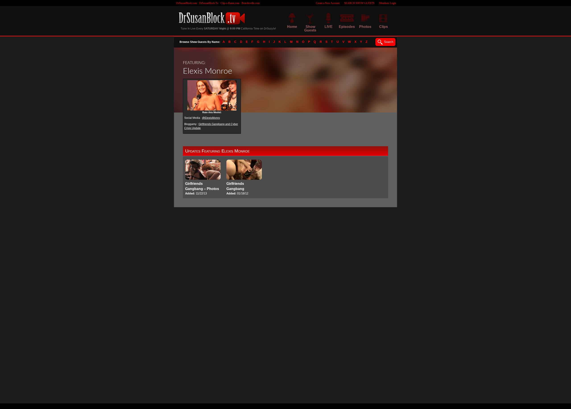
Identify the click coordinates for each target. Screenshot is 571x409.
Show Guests (310, 28)
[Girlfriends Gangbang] (244, 177)
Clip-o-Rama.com (230, 3)
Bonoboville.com (251, 3)
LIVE (329, 27)
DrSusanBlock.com (186, 3)
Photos (365, 27)
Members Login (387, 3)
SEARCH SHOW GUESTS (359, 3)
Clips (383, 27)
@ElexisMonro (211, 117)
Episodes (347, 27)
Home (292, 27)
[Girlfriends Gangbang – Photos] (203, 177)
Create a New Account (327, 3)
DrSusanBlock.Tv (208, 3)
